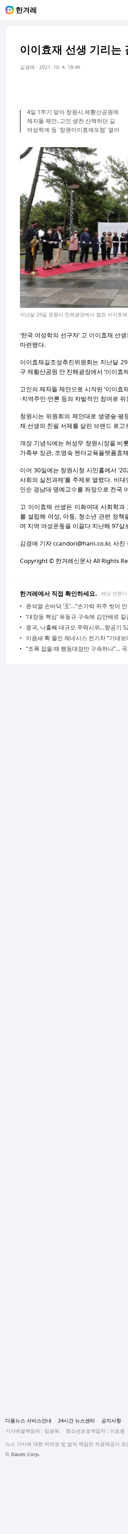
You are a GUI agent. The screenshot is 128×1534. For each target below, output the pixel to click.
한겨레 (26, 10)
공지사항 (111, 1420)
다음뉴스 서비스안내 (28, 1420)
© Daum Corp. (22, 1454)
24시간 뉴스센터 (76, 1420)
